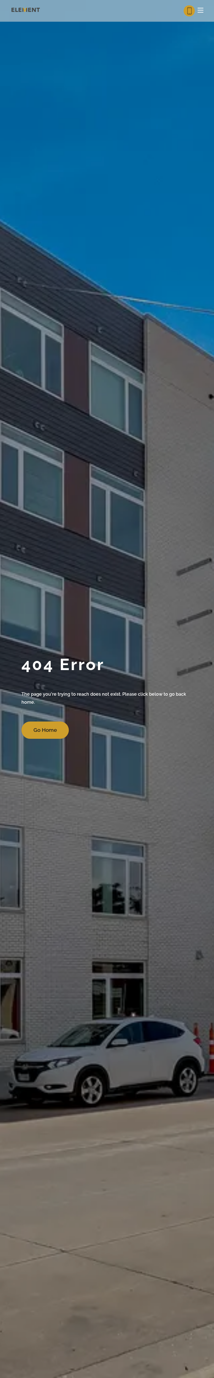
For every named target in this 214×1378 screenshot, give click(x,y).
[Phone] (189, 10)
